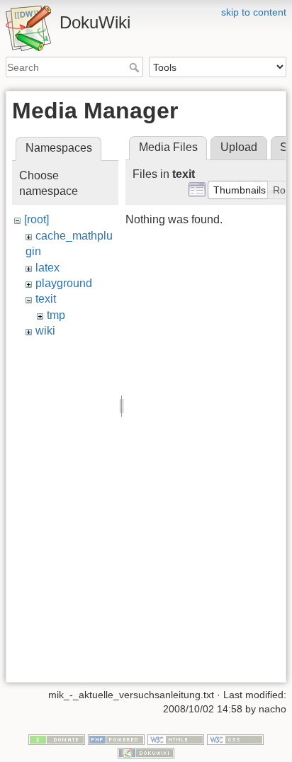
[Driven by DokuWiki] (146, 752)
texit (45, 299)
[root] (36, 219)
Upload (238, 147)
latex (47, 268)
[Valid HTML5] (175, 738)
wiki (45, 331)
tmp (56, 315)
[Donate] (56, 738)
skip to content (253, 12)
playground (63, 283)
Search (135, 67)
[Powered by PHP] (116, 738)
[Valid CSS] (235, 738)
